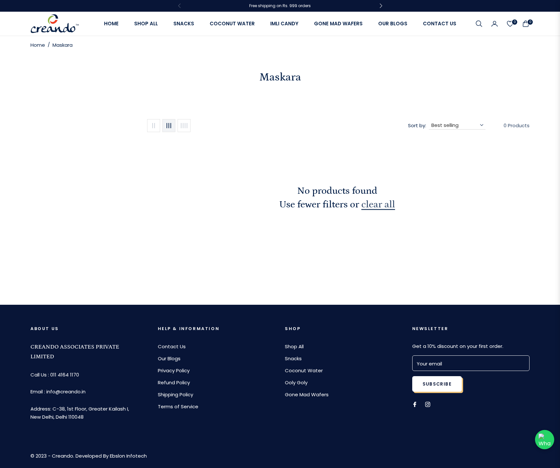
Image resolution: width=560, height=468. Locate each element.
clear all (378, 204)
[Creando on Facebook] (414, 404)
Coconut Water (304, 370)
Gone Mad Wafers (307, 394)
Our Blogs (169, 358)
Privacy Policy (174, 370)
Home (37, 45)
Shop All (294, 346)
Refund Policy (174, 382)
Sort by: (417, 125)
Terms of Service (178, 406)
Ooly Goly (296, 382)
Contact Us (172, 346)
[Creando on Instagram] (427, 404)
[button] (479, 23)
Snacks (293, 358)
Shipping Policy (175, 394)
